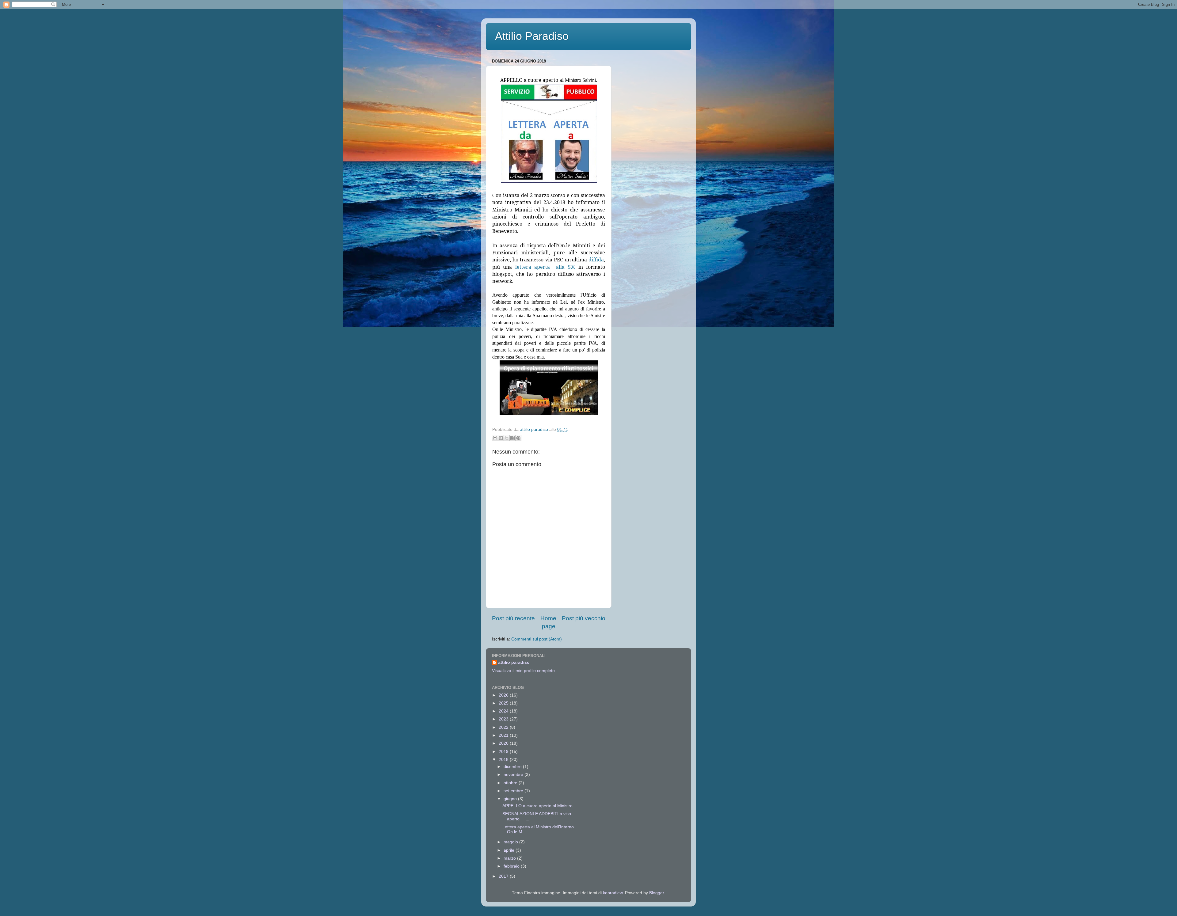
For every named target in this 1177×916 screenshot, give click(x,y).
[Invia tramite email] (495, 438)
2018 (504, 759)
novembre (514, 774)
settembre (514, 791)
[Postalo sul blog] (501, 438)
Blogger (656, 893)
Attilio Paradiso (532, 36)
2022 (504, 727)
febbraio (512, 866)
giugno (511, 798)
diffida (596, 259)
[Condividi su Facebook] (512, 438)
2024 (504, 711)
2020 (504, 743)
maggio (511, 842)
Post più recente (513, 618)
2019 (504, 751)
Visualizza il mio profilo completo (523, 670)
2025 (504, 703)
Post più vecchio (583, 618)
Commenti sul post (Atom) (536, 639)
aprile (510, 850)
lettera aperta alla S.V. (545, 267)
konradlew (613, 893)
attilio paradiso (514, 662)
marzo (510, 858)
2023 (504, 719)
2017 (504, 876)
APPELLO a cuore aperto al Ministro (537, 806)
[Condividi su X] (507, 438)
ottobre (511, 783)
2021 (504, 735)
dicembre (513, 766)
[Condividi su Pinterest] (518, 438)
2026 (504, 695)
